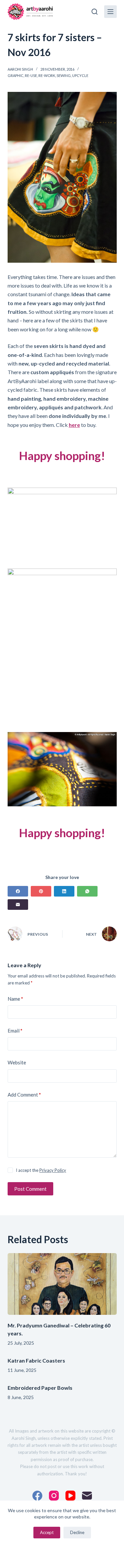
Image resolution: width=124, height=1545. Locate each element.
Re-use (31, 75)
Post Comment (30, 1189)
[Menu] (110, 11)
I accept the (41, 1170)
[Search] (95, 12)
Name (15, 999)
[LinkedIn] (64, 891)
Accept (47, 1532)
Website (17, 1062)
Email (15, 1031)
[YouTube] (70, 1496)
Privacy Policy (52, 1170)
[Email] (18, 904)
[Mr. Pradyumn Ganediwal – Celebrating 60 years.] (62, 1284)
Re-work (46, 75)
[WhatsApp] (87, 891)
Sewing (64, 75)
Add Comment (24, 1095)
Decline (77, 1532)
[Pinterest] (41, 891)
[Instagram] (54, 1496)
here (74, 425)
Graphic (15, 75)
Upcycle (80, 75)
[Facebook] (18, 891)
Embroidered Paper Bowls (40, 1387)
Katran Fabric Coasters (36, 1360)
